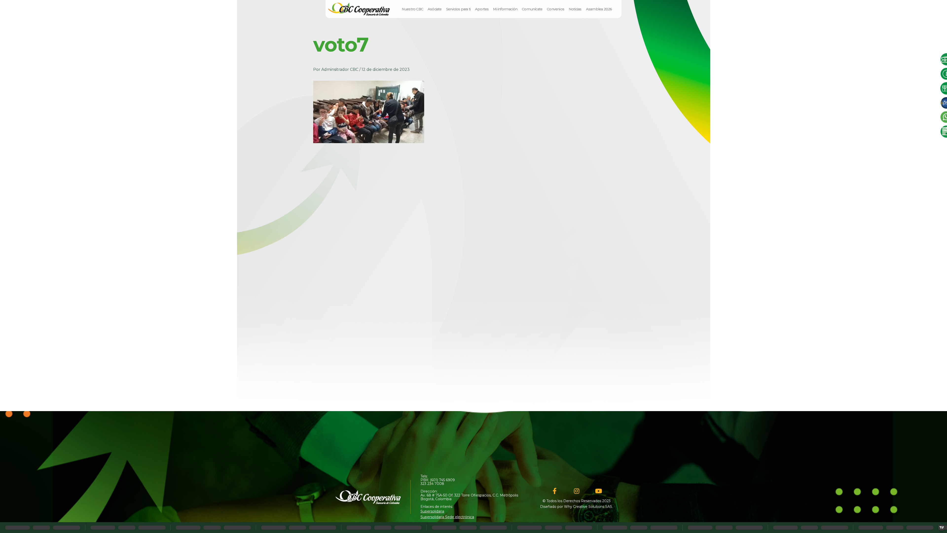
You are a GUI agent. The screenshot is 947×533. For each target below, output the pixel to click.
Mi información (505, 9)
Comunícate (532, 9)
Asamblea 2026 (599, 9)
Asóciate (435, 9)
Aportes (482, 9)
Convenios (555, 9)
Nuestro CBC (412, 9)
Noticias (575, 9)
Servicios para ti (458, 9)
